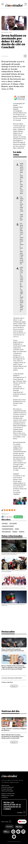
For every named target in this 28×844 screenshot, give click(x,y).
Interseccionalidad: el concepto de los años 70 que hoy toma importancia (13, 587)
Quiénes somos (5, 785)
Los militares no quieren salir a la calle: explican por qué (21, 208)
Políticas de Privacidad (7, 791)
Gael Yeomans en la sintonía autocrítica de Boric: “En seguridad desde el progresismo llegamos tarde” (21, 289)
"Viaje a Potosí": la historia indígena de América (13, 729)
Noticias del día (10, 711)
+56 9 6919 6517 (5, 782)
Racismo (21, 531)
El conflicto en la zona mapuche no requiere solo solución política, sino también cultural (13, 605)
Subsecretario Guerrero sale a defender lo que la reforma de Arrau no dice (21, 178)
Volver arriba (4, 821)
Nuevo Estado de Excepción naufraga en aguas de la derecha (12, 650)
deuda (17, 529)
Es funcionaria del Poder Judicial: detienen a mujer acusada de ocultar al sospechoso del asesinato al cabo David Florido (13, 554)
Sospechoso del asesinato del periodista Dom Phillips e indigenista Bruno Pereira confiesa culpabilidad (13, 571)
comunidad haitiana (7, 529)
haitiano (15, 531)
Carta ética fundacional (7, 787)
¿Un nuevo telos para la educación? (11, 678)
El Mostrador (5, 56)
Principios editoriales (6, 789)
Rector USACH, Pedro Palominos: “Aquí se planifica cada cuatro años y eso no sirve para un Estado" (13, 667)
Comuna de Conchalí (7, 526)
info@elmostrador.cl (14, 782)
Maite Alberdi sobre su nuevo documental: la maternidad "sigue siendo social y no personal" (12, 736)
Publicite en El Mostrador (8, 793)
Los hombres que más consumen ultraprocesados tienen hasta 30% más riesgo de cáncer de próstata (21, 243)
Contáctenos (4, 797)
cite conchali (13, 523)
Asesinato (4, 523)
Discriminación (6, 531)
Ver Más (13, 686)
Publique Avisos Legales (7, 795)
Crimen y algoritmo (7, 682)
